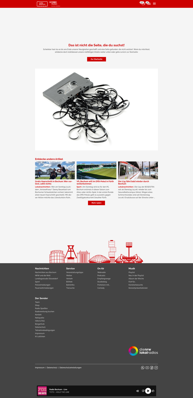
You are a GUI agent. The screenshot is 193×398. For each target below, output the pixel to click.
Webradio (101, 272)
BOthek (69, 282)
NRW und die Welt (42, 275)
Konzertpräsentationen (138, 288)
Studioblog (102, 282)
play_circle (148, 390)
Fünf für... (132, 282)
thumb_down (143, 391)
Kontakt (38, 315)
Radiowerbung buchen (44, 311)
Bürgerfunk (40, 324)
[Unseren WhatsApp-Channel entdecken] (143, 367)
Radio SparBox (41, 308)
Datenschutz (40, 327)
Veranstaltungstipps (74, 272)
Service (70, 268)
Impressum (40, 333)
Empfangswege (103, 279)
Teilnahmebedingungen (45, 330)
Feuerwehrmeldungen (44, 288)
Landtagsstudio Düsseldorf (46, 279)
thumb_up (153, 391)
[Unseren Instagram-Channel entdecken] (156, 367)
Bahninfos (70, 285)
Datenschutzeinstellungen (70, 368)
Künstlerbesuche (136, 285)
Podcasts (101, 275)
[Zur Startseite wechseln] (42, 4)
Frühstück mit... (103, 285)
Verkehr (69, 279)
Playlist (132, 272)
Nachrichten (42, 268)
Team (37, 302)
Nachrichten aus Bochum (45, 272)
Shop (37, 305)
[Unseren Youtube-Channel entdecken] (147, 367)
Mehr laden (96, 203)
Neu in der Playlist (136, 275)
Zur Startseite (96, 59)
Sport (37, 282)
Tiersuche (70, 288)
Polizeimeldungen (42, 285)
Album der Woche (136, 279)
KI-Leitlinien (40, 336)
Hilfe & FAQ (40, 321)
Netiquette (39, 318)
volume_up (137, 391)
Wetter (69, 275)
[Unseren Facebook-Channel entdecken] (151, 367)
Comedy (101, 288)
